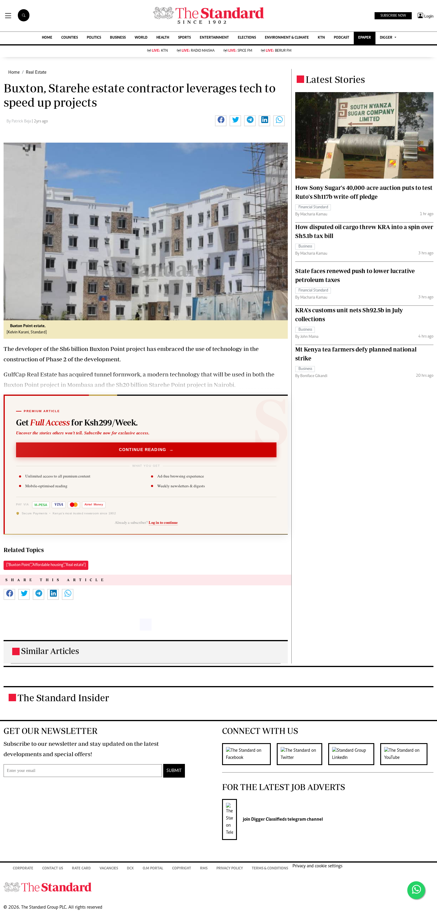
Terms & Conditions (270, 869)
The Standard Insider (63, 697)
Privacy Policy (229, 869)
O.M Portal (153, 869)
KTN (321, 38)
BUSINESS (118, 38)
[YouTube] (406, 754)
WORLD (141, 38)
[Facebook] (249, 754)
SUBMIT (174, 770)
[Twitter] (302, 754)
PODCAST (341, 38)
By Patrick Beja (19, 121)
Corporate (23, 869)
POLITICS (94, 38)
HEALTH (162, 38)
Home (14, 72)
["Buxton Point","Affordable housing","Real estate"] (46, 565)
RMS (204, 869)
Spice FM (240, 51)
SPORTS (184, 38)
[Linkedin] (354, 754)
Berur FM (278, 51)
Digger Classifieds (268, 819)
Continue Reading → (146, 449)
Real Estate (36, 72)
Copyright (181, 869)
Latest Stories (335, 79)
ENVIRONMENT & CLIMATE (287, 38)
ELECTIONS (247, 38)
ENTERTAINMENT (214, 38)
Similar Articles (50, 651)
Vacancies (109, 869)
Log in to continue (163, 522)
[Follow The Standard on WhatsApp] (416, 890)
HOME (47, 38)
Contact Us (52, 869)
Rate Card (81, 869)
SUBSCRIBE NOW (393, 16)
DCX (130, 869)
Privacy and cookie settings (317, 866)
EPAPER (364, 38)
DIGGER (386, 38)
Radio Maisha (198, 51)
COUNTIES (69, 38)
